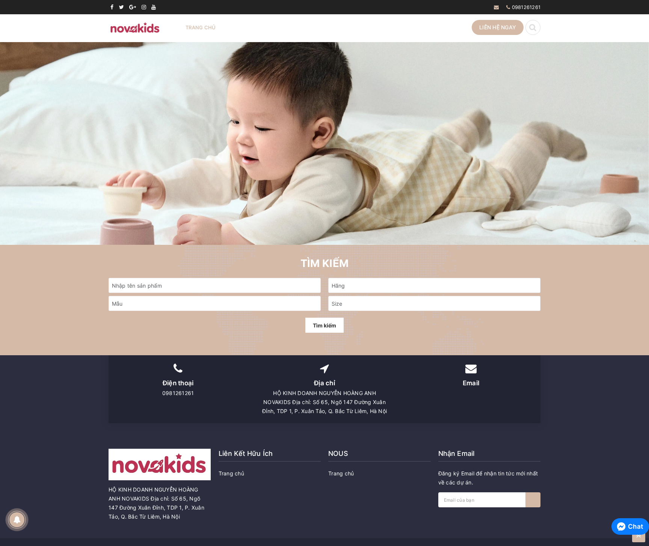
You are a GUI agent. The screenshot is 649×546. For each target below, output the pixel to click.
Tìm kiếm (324, 325)
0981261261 (526, 7)
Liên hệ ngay (497, 27)
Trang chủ (201, 27)
